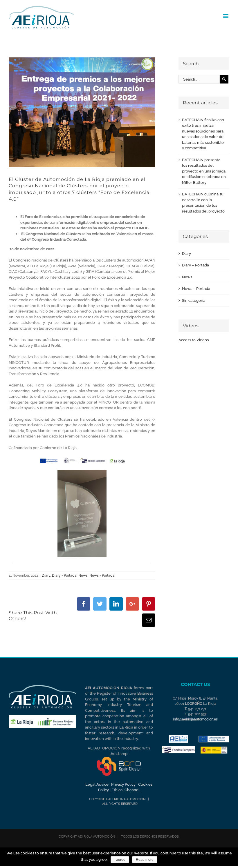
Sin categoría (193, 300)
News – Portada (196, 288)
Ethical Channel (125, 790)
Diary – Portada (195, 265)
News (83, 575)
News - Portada (102, 575)
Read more (145, 860)
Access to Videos (193, 340)
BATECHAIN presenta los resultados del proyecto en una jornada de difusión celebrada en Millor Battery (204, 171)
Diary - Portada (64, 575)
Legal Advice (97, 784)
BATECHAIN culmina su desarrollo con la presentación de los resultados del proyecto (203, 202)
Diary (46, 575)
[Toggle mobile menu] (226, 16)
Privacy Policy (123, 784)
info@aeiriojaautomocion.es (195, 719)
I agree (119, 860)
